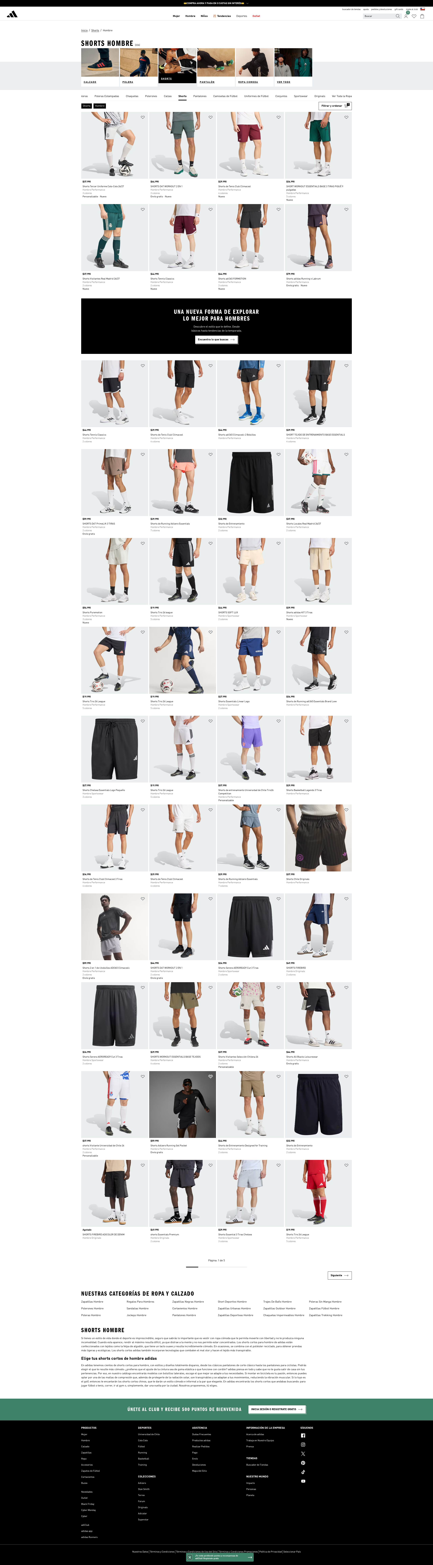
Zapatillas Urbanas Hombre (234, 1308)
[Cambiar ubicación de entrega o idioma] (422, 9)
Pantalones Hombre (184, 1315)
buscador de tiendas (351, 9)
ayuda (366, 9)
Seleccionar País (292, 1552)
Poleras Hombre (91, 1315)
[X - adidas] (326, 1454)
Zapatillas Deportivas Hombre (235, 1315)
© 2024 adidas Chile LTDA (216, 1560)
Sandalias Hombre (138, 1308)
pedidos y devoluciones (381, 9)
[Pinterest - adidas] (326, 1463)
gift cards (399, 9)
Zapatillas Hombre (92, 1302)
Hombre (190, 16)
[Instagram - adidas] (326, 1445)
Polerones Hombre (92, 1308)
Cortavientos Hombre (184, 1308)
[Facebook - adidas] (326, 1436)
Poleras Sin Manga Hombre (325, 1302)
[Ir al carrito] (422, 16)
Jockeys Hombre (136, 1315)
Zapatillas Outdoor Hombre (279, 1308)
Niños (204, 16)
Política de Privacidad (270, 1552)
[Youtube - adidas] (326, 1481)
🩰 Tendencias (222, 16)
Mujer (176, 16)
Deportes (241, 16)
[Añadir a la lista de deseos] (142, 118)
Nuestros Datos (140, 1552)
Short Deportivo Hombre (232, 1302)
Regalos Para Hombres (140, 1302)
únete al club (412, 9)
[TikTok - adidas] (326, 1472)
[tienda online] (12, 14)
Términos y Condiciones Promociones (238, 1552)
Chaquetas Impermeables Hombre (283, 1315)
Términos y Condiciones (162, 1552)
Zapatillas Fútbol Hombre (324, 1308)
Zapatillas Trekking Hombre (325, 1315)
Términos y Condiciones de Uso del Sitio (196, 1552)
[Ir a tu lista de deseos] (414, 16)
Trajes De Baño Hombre (277, 1302)
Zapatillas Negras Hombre (188, 1302)
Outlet (256, 16)
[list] (216, 96)
